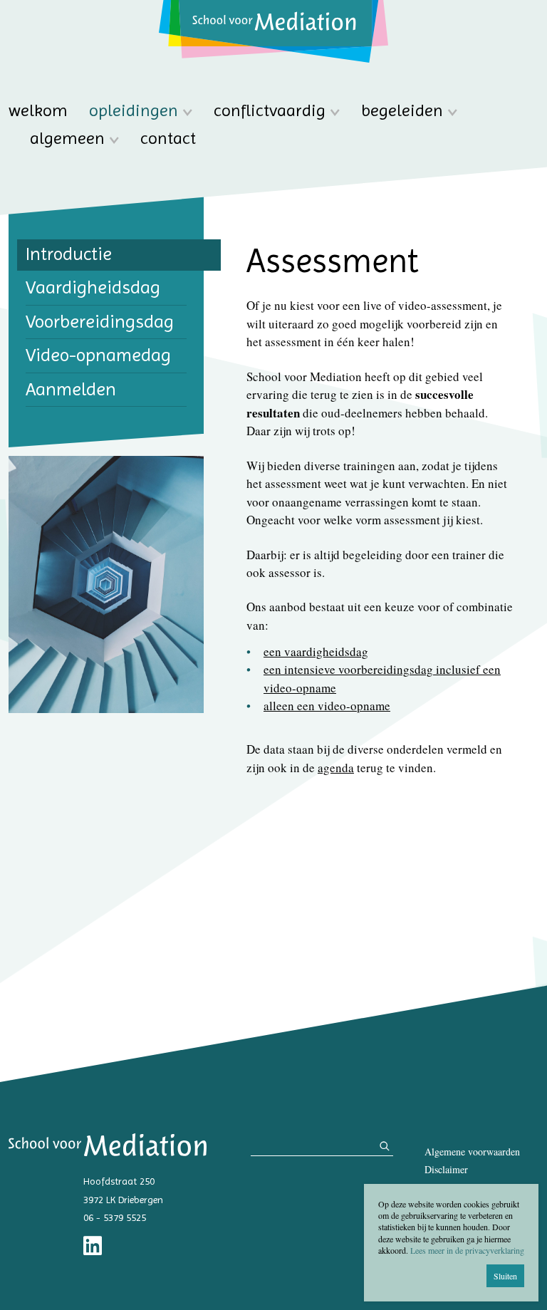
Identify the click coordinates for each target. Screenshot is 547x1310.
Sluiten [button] (505, 1276)
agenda (336, 767)
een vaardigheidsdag (316, 651)
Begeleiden (402, 110)
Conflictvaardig (269, 110)
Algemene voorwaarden (472, 1151)
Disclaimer (446, 1169)
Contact (168, 138)
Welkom (38, 110)
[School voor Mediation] (273, 31)
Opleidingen (133, 110)
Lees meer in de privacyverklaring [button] (467, 1250)
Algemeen (67, 138)
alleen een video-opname (327, 705)
